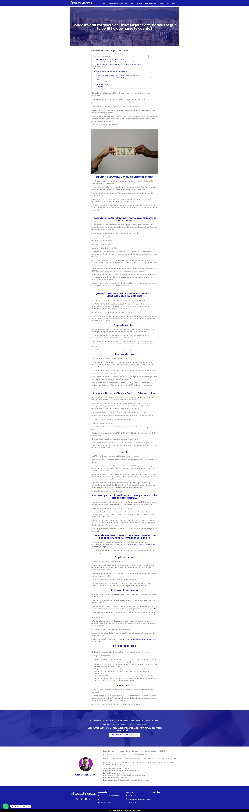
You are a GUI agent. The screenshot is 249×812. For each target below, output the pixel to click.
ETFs (98, 73)
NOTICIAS (139, 3)
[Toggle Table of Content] (149, 56)
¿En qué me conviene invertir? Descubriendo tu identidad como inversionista (117, 64)
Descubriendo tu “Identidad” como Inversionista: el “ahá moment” (114, 62)
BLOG (131, 3)
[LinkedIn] (90, 799)
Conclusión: (100, 86)
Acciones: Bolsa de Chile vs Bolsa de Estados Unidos (110, 71)
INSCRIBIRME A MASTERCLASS (117, 3)
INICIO (103, 3)
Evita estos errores (102, 84)
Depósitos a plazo (99, 66)
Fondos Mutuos (99, 69)
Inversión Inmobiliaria (103, 82)
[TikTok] (81, 799)
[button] (6, 806)
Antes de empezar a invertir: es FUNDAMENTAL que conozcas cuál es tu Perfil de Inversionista (124, 78)
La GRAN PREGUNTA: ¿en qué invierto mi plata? (109, 59)
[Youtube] (85, 799)
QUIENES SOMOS (150, 3)
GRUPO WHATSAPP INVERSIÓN (168, 3)
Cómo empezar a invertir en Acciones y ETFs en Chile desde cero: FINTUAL (118, 75)
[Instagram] (77, 799)
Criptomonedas (101, 80)
